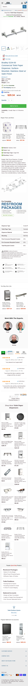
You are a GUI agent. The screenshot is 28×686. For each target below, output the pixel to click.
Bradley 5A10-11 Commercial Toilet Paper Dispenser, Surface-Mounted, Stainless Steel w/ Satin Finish (6, 304)
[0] (25, 3)
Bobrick (23, 16)
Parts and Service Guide (11, 55)
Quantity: (4, 100)
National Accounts (9, 593)
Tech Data (7, 59)
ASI (15, 16)
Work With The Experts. (14, 318)
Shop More (13, 12)
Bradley (18, 16)
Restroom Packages (10, 570)
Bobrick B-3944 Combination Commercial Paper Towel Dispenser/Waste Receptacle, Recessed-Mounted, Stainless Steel (20, 638)
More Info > (14, 612)
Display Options (16, 398)
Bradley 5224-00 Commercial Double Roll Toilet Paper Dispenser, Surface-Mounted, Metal (20, 136)
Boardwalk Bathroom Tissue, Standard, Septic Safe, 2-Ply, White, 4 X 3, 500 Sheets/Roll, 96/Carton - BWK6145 (7, 136)
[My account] (22, 3)
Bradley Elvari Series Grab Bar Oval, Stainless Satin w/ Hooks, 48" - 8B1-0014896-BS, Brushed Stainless (20, 304)
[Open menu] (2, 3)
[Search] (24, 6)
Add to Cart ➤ (14, 106)
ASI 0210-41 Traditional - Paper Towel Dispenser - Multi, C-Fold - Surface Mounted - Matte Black (6, 638)
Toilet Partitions (8, 581)
